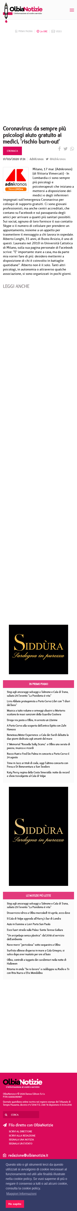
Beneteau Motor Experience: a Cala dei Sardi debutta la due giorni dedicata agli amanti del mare (38, 737)
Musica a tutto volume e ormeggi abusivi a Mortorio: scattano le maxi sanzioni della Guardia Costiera (36, 712)
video (59, 31)
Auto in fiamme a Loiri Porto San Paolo (28, 924)
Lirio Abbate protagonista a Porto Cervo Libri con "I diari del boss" (38, 703)
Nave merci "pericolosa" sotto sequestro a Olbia (33, 945)
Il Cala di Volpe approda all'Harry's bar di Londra (34, 919)
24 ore (43, 31)
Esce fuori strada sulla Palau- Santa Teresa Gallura (35, 930)
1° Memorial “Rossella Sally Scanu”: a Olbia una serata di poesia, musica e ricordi (38, 746)
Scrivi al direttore (20, 1131)
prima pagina (25, 31)
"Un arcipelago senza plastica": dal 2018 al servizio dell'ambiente (35, 937)
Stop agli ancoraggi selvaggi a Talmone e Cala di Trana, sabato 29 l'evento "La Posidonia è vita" (38, 694)
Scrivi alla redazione (22, 1135)
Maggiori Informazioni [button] (21, 1193)
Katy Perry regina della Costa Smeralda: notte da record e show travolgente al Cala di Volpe (38, 774)
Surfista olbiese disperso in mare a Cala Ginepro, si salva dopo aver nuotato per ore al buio (36, 952)
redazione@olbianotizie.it (28, 1155)
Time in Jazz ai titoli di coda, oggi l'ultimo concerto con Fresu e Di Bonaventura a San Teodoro (37, 765)
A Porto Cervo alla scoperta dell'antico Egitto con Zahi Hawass (36, 727)
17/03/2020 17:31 (14, 159)
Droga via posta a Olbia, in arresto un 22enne (32, 720)
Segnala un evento (20, 1143)
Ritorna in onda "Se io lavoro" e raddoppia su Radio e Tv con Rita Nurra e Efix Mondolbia (38, 971)
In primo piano (38, 684)
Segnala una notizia (21, 1139)
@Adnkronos (57, 159)
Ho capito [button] (14, 1203)
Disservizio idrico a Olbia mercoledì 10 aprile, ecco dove (38, 913)
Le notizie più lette (38, 896)
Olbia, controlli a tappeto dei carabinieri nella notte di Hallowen (36, 962)
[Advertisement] (38, 80)
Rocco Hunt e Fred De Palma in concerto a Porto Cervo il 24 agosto (38, 755)
